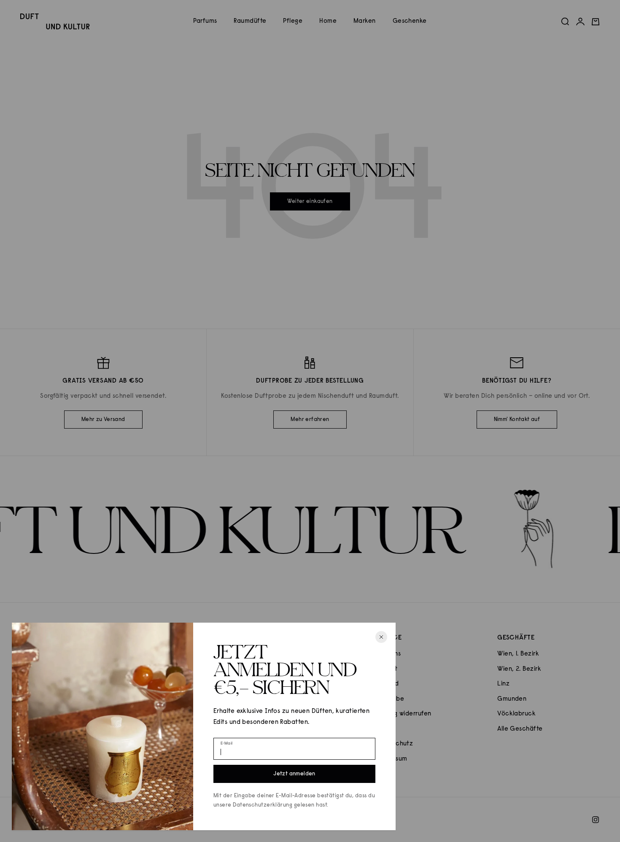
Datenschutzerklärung (262, 805)
